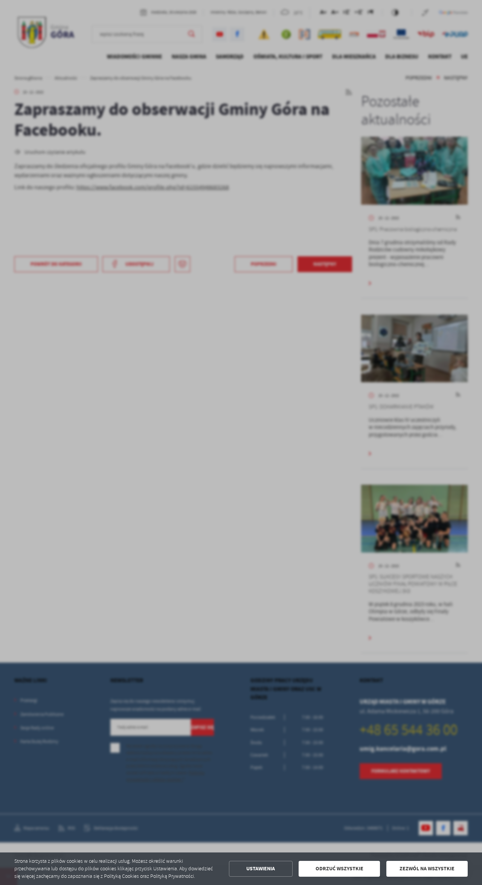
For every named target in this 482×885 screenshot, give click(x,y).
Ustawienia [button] (260, 868)
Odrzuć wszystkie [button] (339, 868)
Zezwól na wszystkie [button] (427, 868)
